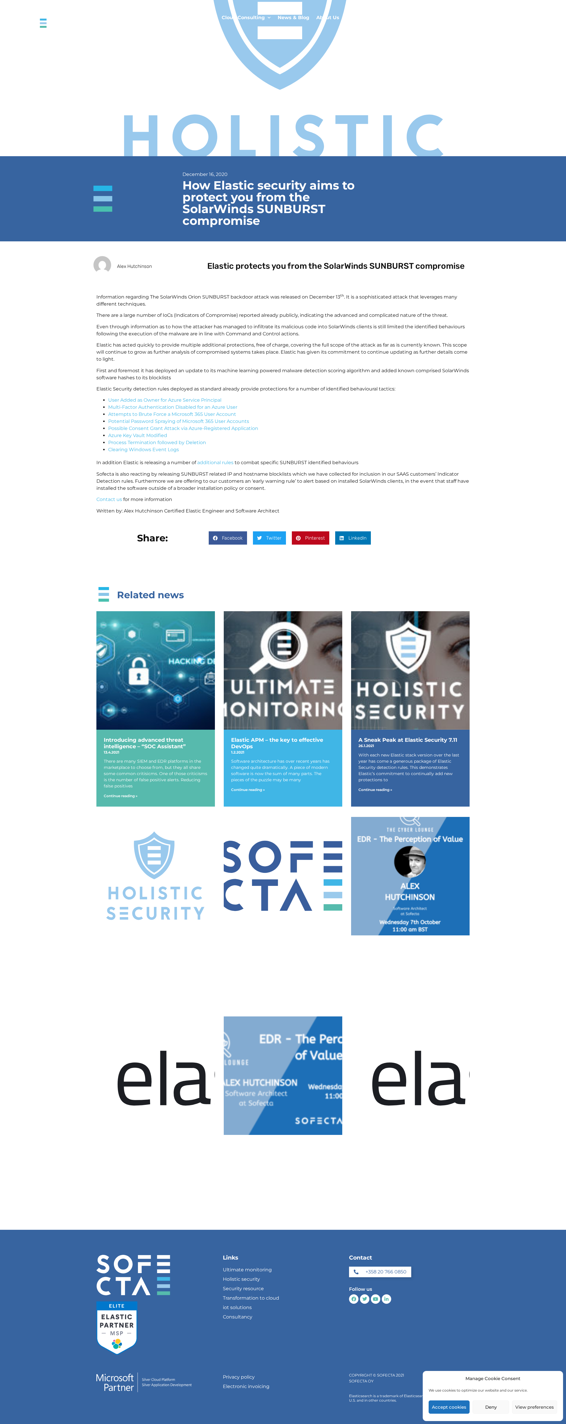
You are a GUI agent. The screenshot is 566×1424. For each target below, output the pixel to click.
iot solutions (237, 1307)
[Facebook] (353, 1299)
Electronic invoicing (246, 1386)
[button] (228, 538)
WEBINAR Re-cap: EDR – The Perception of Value (397, 948)
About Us (327, 17)
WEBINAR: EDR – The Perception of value (279, 1148)
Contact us (109, 499)
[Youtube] (375, 1299)
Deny (491, 1407)
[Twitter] (364, 1299)
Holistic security (241, 1279)
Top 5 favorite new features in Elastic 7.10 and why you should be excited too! (154, 952)
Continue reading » (120, 796)
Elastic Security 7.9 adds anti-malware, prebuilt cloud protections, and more (408, 1151)
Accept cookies (449, 1407)
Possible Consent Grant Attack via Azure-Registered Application (183, 428)
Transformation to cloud (251, 1298)
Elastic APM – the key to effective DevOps (277, 743)
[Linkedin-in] (386, 1299)
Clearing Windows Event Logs (143, 449)
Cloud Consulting (243, 17)
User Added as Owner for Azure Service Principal (164, 400)
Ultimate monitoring (247, 1270)
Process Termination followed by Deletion (157, 442)
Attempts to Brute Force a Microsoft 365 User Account (172, 414)
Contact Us (360, 17)
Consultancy (237, 1317)
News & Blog (293, 17)
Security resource (243, 1288)
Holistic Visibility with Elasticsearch (153, 1145)
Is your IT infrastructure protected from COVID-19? (278, 948)
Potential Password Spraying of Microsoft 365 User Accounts (178, 421)
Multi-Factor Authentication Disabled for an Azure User (172, 407)
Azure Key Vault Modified (137, 435)
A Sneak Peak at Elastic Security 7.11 (407, 740)
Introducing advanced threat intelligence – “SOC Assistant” (145, 743)
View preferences (534, 1407)
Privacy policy (239, 1377)
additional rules (215, 462)
